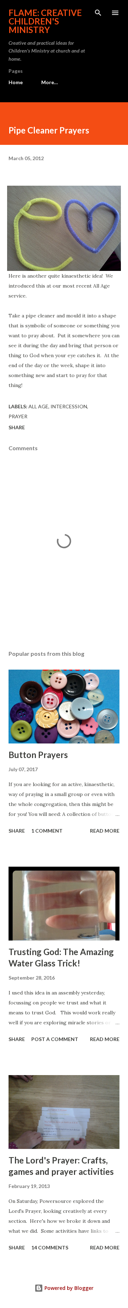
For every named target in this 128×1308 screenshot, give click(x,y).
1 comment (47, 831)
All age (38, 406)
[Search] (98, 13)
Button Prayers (38, 755)
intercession (68, 406)
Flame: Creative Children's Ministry (45, 21)
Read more (104, 831)
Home (16, 82)
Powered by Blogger (68, 1288)
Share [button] (17, 427)
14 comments (49, 1247)
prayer (18, 416)
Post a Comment (54, 1039)
